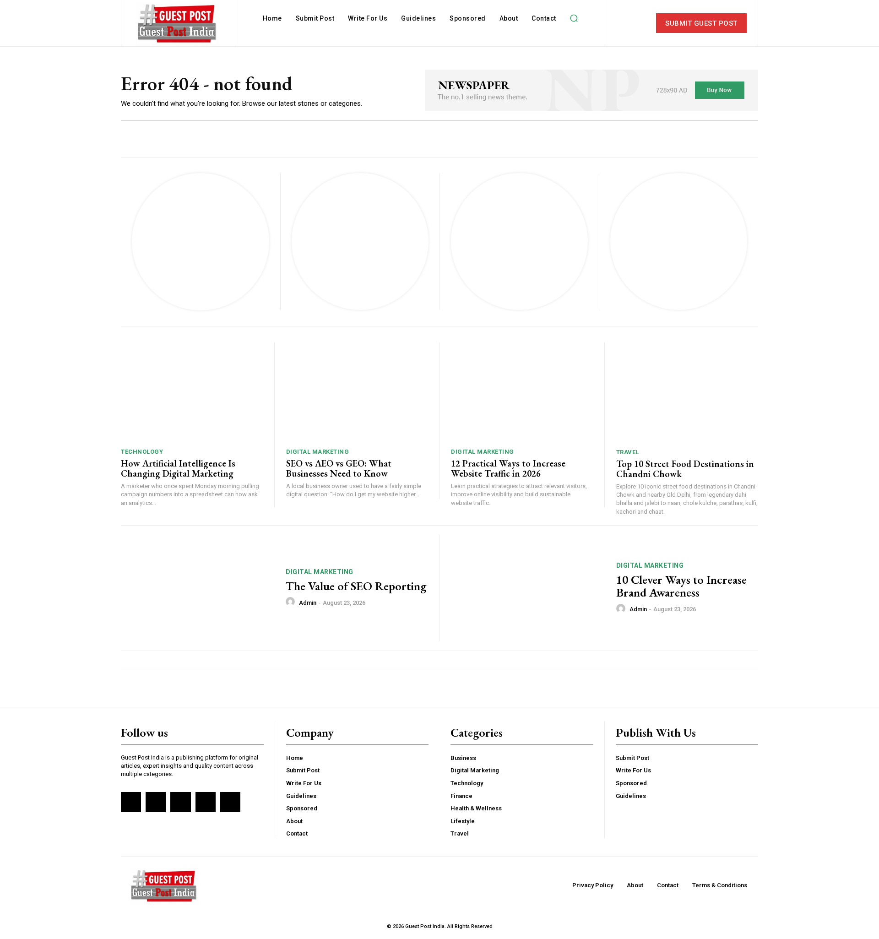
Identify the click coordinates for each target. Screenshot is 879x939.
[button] (574, 18)
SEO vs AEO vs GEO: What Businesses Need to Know (338, 468)
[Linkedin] (180, 802)
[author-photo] (292, 602)
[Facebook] (131, 802)
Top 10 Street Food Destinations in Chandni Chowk (685, 469)
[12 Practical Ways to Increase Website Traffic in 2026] (522, 392)
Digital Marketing (317, 452)
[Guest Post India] (177, 24)
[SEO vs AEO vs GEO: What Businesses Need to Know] (357, 392)
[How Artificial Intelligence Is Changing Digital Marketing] (192, 392)
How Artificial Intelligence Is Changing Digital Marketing (178, 468)
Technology (142, 452)
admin (307, 602)
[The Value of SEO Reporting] (197, 588)
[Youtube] (230, 802)
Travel (627, 452)
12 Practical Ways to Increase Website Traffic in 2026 (508, 468)
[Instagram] (156, 802)
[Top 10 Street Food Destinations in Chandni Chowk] (687, 392)
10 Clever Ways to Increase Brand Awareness (681, 586)
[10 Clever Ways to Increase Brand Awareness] (528, 588)
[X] (205, 802)
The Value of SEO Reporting (356, 586)
